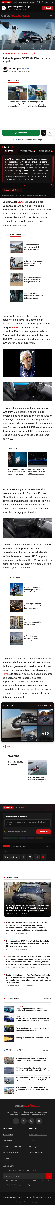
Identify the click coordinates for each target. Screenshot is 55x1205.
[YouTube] (39, 1121)
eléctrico (16, 327)
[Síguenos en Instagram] (37, 857)
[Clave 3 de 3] (30, 185)
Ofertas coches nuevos (12, 1147)
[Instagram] (31, 1121)
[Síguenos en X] (30, 857)
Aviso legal (33, 1147)
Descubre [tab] (45, 151)
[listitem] (11, 725)
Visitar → (49, 846)
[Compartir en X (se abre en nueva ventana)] (43, 133)
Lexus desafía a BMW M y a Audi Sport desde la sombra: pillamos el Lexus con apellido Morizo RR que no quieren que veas (27, 943)
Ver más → (47, 998)
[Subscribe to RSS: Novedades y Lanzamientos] (33, 53)
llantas (6, 674)
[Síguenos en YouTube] (43, 857)
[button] (44, 706)
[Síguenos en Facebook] (23, 857)
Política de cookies (36, 1153)
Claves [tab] (9, 151)
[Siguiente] (52, 185)
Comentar (43, 831)
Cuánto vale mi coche (11, 1153)
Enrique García (19, 68)
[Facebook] (16, 1121)
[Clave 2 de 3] (27, 185)
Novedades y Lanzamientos (16, 54)
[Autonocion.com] (15, 15)
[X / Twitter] (24, 1121)
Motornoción (8, 1134)
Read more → (46, 1050)
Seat (8, 746)
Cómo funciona (42, 195)
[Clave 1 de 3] (24, 185)
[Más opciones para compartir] (50, 133)
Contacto (32, 1141)
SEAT (21, 202)
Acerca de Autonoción (38, 1134)
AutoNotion (7, 1141)
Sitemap (6, 1159)
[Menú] (52, 15)
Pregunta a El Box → (11, 190)
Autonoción (7, 1197)
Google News (12, 857)
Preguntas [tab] (27, 151)
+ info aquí (27, 1185)
